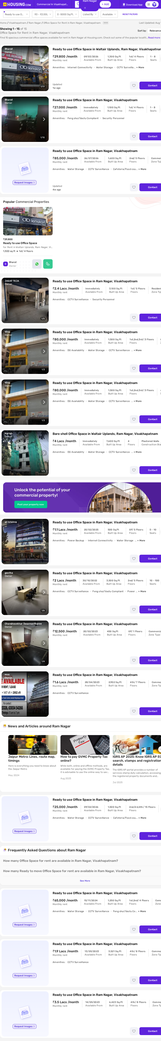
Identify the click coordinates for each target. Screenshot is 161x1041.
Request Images (23, 182)
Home (3, 22)
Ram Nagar (35, 22)
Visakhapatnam (17, 22)
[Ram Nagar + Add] (77, 4)
